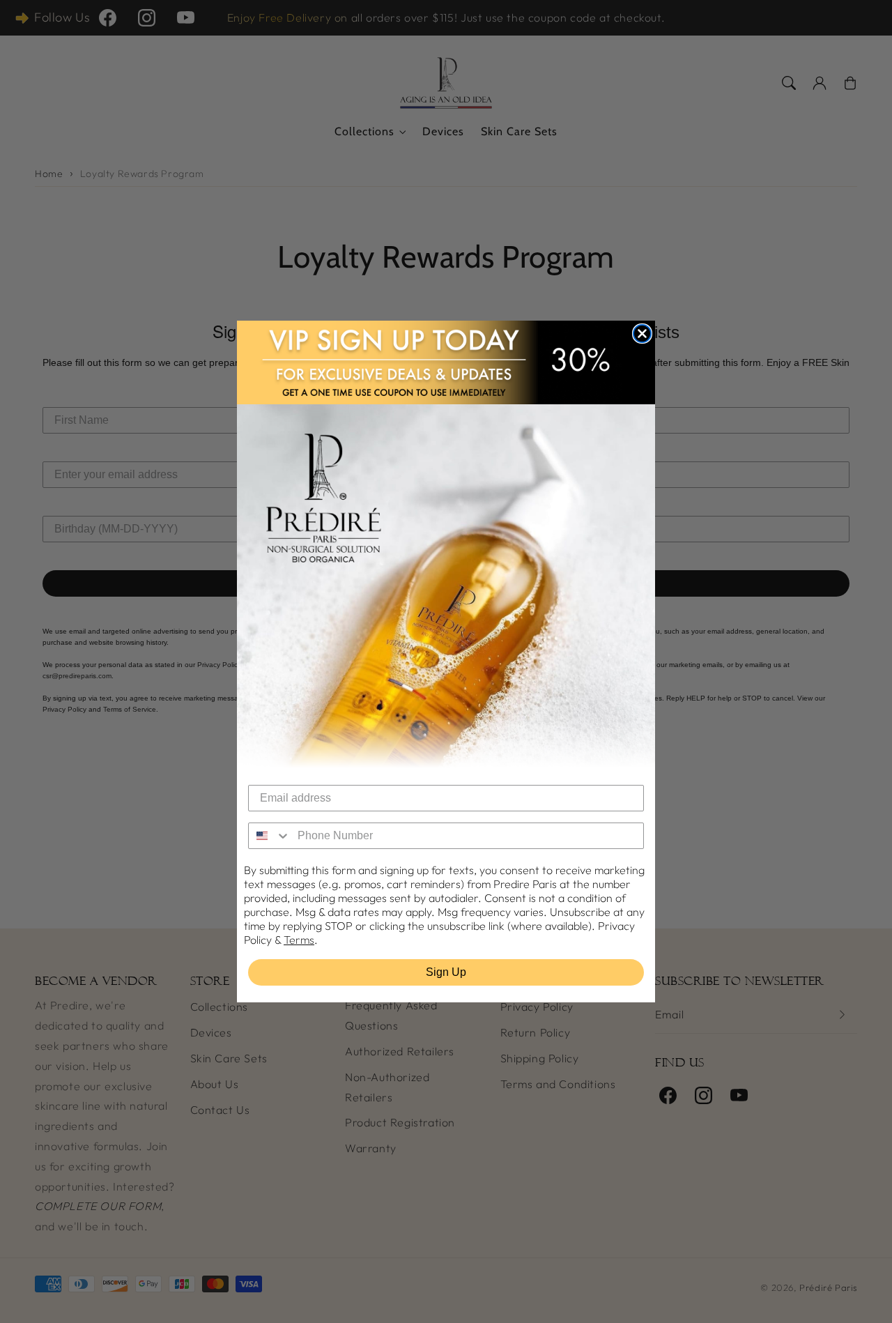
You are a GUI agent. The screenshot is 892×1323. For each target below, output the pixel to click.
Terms (299, 940)
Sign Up (446, 972)
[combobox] (270, 835)
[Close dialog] (642, 333)
